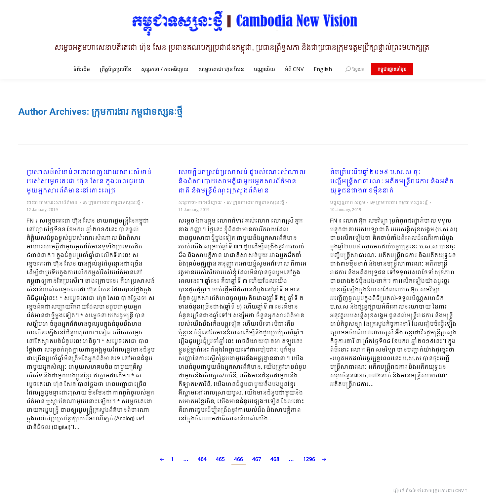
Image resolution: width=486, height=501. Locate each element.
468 (274, 459)
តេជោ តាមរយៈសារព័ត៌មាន (52, 202)
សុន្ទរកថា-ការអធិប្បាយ (200, 202)
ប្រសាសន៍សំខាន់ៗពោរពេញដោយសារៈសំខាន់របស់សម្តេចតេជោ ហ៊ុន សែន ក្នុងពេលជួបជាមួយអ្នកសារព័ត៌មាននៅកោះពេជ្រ (88, 182)
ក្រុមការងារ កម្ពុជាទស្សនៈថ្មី (137, 111)
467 (256, 459)
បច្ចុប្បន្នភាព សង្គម (347, 202)
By (111, 202)
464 (202, 459)
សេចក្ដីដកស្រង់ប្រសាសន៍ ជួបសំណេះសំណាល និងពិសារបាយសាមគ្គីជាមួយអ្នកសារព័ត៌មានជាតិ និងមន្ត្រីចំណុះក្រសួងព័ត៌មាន (242, 182)
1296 (309, 459)
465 (220, 459)
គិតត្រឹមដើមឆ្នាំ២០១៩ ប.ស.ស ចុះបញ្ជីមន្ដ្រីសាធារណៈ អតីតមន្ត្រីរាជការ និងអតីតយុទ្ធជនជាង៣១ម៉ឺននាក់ (392, 182)
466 (238, 459)
